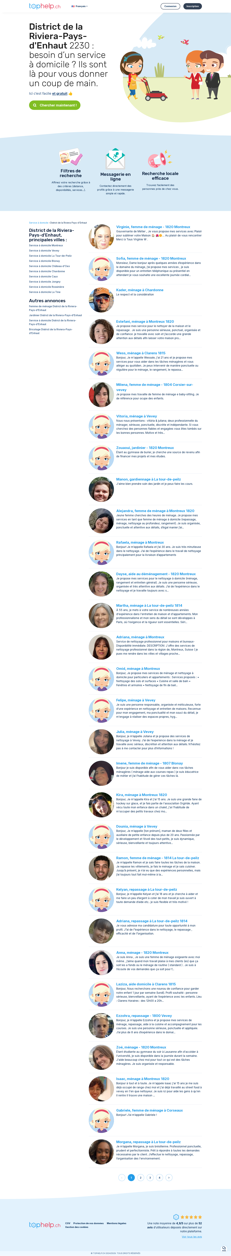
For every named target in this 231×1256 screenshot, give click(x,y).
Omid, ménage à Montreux (138, 669)
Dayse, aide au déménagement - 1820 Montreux (156, 574)
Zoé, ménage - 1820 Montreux (141, 1047)
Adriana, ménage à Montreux (140, 637)
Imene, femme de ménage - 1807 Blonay (149, 763)
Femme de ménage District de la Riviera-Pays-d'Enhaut (53, 308)
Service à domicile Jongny (44, 281)
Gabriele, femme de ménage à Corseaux (149, 1110)
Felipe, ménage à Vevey (135, 700)
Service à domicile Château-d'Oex (49, 266)
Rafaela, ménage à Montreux (140, 542)
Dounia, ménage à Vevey (136, 826)
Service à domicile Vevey (44, 250)
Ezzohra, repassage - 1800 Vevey (144, 1016)
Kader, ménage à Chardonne (139, 290)
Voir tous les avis (192, 1236)
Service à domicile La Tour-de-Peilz (50, 255)
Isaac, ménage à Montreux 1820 (142, 1079)
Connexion (170, 6)
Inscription (193, 6)
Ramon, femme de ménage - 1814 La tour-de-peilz (157, 858)
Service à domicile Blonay (44, 260)
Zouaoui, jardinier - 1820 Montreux (145, 448)
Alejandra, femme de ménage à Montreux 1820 (155, 511)
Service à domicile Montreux (46, 245)
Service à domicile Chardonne (47, 271)
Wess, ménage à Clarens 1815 (140, 353)
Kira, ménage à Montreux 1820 (141, 795)
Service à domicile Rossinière (46, 286)
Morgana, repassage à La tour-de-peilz (148, 1142)
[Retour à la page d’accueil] (44, 6)
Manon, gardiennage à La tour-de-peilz (148, 479)
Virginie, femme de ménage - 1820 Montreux (153, 227)
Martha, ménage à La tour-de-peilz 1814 (149, 605)
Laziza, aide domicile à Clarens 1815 (146, 984)
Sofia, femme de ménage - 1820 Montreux (151, 258)
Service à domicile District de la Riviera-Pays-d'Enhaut (52, 322)
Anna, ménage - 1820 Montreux (142, 953)
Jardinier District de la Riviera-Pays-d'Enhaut (55, 315)
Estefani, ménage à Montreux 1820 (145, 321)
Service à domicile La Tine (44, 292)
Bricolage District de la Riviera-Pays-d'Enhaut (50, 331)
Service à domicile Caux (43, 276)
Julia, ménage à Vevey (135, 732)
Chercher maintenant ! (58, 105)
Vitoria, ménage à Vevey (136, 416)
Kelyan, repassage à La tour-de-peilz (146, 889)
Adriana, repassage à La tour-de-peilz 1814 (151, 921)
